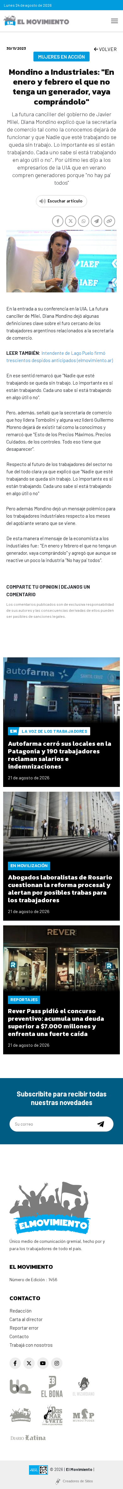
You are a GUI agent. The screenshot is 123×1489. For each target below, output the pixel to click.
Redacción (20, 1310)
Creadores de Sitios (78, 1481)
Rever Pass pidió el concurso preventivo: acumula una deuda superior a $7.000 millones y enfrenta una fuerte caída (56, 1022)
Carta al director (26, 1319)
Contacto (19, 1336)
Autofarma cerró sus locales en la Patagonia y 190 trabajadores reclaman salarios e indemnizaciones (59, 755)
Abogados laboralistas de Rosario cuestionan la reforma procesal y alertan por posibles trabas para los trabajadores (60, 888)
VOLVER (107, 49)
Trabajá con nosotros (31, 1345)
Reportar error (23, 1328)
